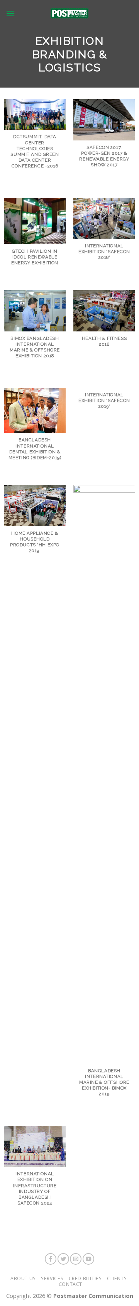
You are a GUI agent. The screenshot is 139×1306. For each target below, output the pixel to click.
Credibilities (85, 1278)
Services (52, 1278)
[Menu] (10, 13)
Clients (117, 1278)
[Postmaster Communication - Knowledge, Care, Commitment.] (69, 13)
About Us (23, 1278)
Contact (70, 1284)
